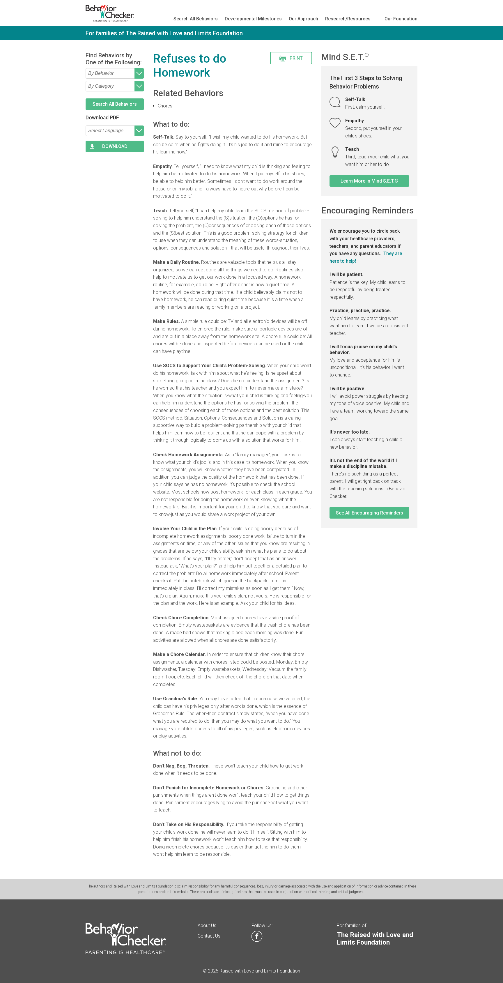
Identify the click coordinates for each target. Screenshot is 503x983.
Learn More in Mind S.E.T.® (369, 181)
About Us (207, 925)
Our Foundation (401, 19)
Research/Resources (348, 19)
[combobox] (115, 73)
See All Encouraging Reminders (369, 513)
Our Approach (303, 19)
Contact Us (209, 936)
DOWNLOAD (114, 146)
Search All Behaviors (195, 19)
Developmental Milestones (253, 19)
